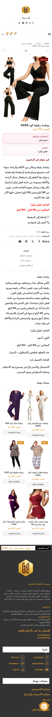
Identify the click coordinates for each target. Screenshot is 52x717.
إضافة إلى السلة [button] (38, 484)
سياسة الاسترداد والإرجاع (37, 694)
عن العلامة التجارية (26, 265)
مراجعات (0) (26, 260)
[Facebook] (32, 23)
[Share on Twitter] (32, 241)
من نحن (46, 699)
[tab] (26, 250)
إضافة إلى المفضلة (36, 217)
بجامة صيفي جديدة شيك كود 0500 (15, 550)
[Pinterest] (26, 23)
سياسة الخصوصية (40, 689)
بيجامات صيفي (26, 43)
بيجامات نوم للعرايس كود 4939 (38, 424)
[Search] (2, 34)
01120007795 (43, 638)
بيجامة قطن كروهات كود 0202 (38, 473)
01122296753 (43, 635)
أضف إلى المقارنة (37, 222)
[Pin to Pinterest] (26, 241)
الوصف (26, 250)
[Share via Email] (19, 241)
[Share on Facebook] (39, 241)
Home (46, 43)
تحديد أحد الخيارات (38, 435)
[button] (33, 548)
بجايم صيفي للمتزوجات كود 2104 (14, 522)
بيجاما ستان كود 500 (14, 423)
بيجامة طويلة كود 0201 (14, 472)
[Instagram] (30, 23)
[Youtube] (23, 23)
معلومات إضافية (26, 255)
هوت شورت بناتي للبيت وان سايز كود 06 (38, 522)
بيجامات (38, 43)
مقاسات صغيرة (16, 236)
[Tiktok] (19, 23)
